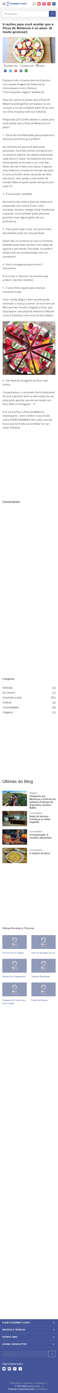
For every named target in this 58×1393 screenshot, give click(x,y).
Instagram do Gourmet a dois (44, 4)
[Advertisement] (29, 465)
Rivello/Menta (41, 1389)
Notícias (8, 687)
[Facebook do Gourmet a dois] (20, 1369)
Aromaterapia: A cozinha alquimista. (40, 836)
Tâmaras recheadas (40, 976)
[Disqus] (29, 547)
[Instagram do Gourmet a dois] (9, 1369)
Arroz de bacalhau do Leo (43, 953)
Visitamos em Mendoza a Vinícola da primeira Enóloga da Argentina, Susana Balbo (42, 802)
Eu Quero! (9, 692)
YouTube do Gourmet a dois (39, 4)
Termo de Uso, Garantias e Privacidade (27, 1383)
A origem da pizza (39, 853)
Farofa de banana (39, 1000)
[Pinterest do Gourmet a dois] (14, 1369)
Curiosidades (11, 707)
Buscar (34, 4)
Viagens (8, 712)
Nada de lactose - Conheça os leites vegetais (39, 819)
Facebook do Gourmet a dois (54, 4)
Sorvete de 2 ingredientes (14, 976)
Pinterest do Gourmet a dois (49, 4)
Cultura (7, 702)
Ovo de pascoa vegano (13, 953)
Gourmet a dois (12, 697)
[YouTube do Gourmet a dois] (4, 1369)
